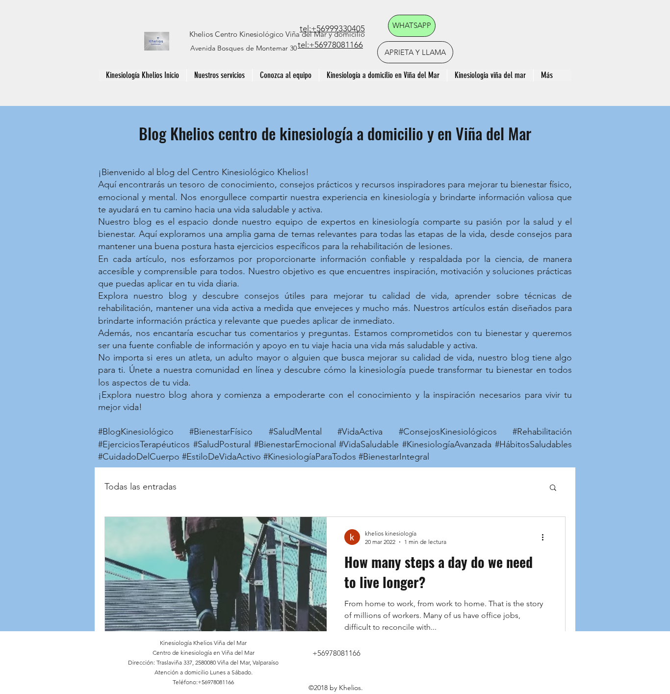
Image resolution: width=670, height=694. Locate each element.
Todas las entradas (140, 486)
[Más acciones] (546, 537)
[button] (553, 488)
